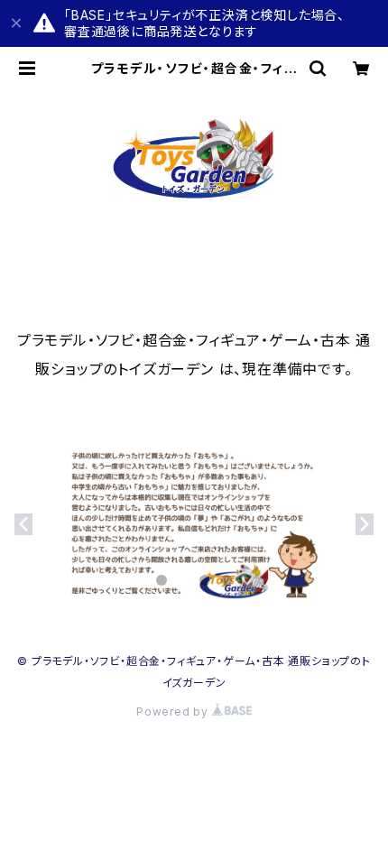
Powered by (174, 711)
